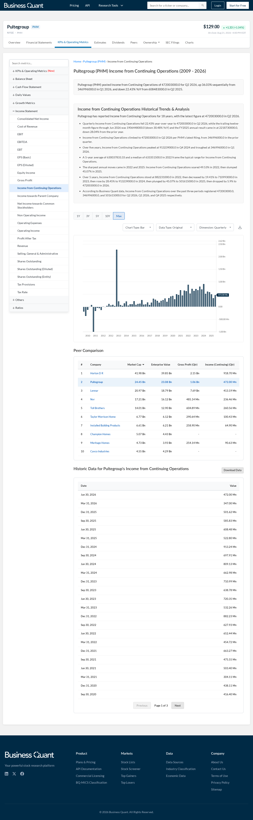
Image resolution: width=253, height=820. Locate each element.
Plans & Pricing (85, 762)
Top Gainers (128, 775)
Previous (142, 705)
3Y (88, 216)
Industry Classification (180, 769)
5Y (97, 216)
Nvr (92, 399)
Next (178, 705)
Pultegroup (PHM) (94, 61)
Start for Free (237, 5)
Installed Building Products (105, 425)
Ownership (150, 42)
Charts (189, 42)
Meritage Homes (100, 442)
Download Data (233, 470)
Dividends (118, 42)
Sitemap (216, 789)
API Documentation (88, 769)
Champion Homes (100, 434)
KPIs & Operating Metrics (73, 42)
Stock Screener (131, 769)
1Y (78, 216)
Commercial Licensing (90, 775)
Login (217, 5)
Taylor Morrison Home (103, 416)
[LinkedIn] (6, 774)
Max (119, 216)
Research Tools (108, 5)
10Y (107, 216)
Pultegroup (96, 382)
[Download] (240, 227)
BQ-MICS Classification (91, 782)
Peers (133, 42)
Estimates (100, 42)
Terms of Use (219, 775)
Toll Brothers (97, 408)
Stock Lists (128, 762)
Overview (14, 42)
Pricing (74, 5)
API (87, 5)
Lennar (94, 390)
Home (77, 61)
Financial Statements (39, 42)
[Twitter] (14, 774)
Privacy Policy (220, 782)
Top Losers (128, 782)
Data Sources (174, 762)
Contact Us (218, 769)
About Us (217, 762)
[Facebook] (22, 774)
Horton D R (96, 373)
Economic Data (176, 775)
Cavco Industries (99, 451)
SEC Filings (172, 42)
